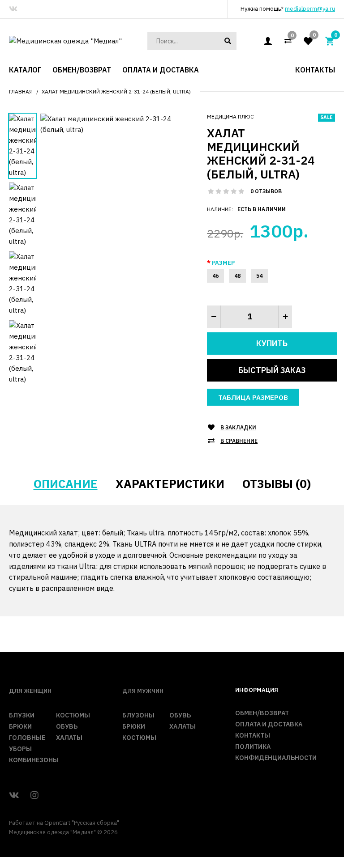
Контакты (252, 735)
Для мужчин (142, 691)
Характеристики (170, 483)
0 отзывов (266, 191)
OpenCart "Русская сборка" (81, 823)
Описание (66, 483)
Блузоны (138, 715)
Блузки (21, 715)
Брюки (20, 726)
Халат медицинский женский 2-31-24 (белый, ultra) (116, 91)
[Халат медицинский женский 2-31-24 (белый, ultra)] (117, 123)
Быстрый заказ (271, 370)
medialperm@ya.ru (310, 9)
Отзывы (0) (276, 483)
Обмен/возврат (262, 713)
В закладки (238, 427)
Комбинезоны (34, 760)
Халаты (69, 738)
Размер (223, 263)
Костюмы (73, 715)
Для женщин (30, 691)
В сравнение (239, 440)
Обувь (66, 726)
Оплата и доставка (268, 724)
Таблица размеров (253, 397)
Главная (21, 91)
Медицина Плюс (230, 116)
